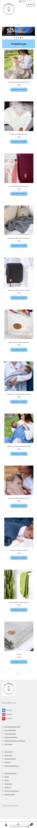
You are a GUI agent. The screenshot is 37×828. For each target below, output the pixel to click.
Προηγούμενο (4, 30)
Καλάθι (6, 777)
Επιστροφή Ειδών (10, 730)
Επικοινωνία (8, 755)
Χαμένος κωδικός (9, 794)
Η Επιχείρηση (8, 752)
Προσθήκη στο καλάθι (19, 90)
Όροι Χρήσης (8, 744)
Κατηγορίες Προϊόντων (11, 766)
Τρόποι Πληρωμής (10, 734)
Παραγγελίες (8, 784)
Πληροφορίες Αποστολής (12, 727)
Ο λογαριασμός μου (10, 773)
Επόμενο (32, 30)
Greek (23, 1)
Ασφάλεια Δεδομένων (11, 737)
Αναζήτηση (18, 825)
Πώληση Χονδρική (10, 759)
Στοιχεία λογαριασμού (11, 791)
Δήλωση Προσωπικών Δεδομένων (14, 741)
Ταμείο (6, 780)
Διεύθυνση (7, 787)
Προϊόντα (7, 762)
